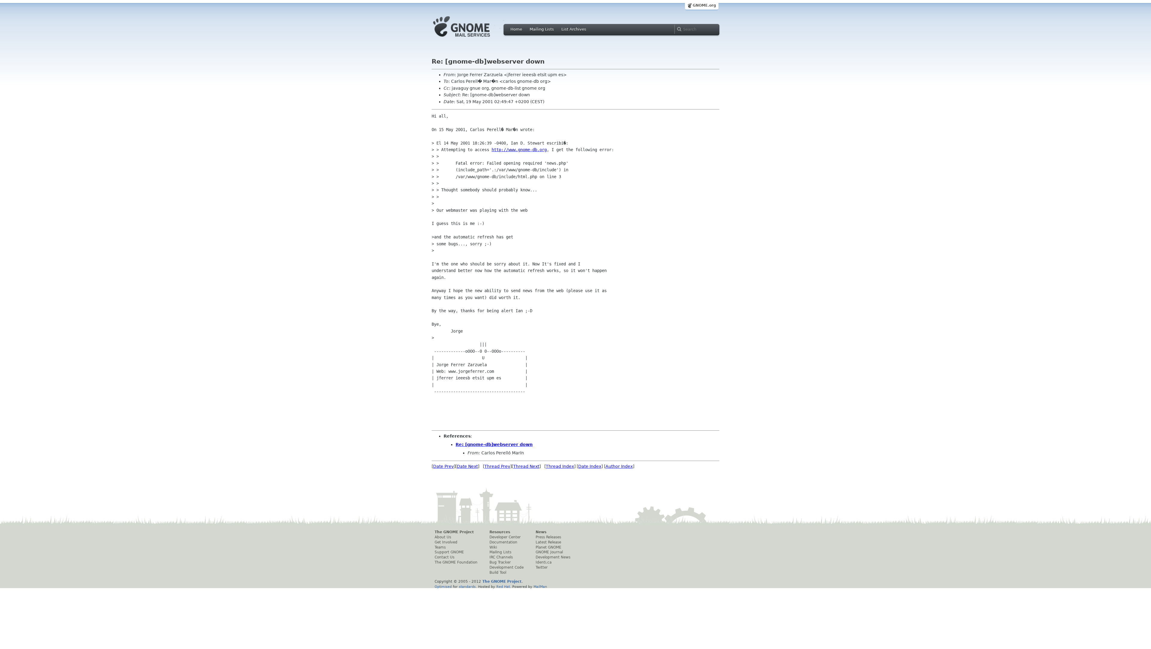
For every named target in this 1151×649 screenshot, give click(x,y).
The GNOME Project (454, 532)
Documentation (503, 542)
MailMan (540, 586)
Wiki (493, 547)
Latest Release (548, 542)
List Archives (573, 29)
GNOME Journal (549, 552)
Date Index (589, 466)
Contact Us (444, 557)
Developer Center (505, 537)
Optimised (443, 586)
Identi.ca (544, 562)
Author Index (619, 466)
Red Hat (503, 586)
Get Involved (446, 542)
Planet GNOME (548, 547)
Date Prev (443, 466)
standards (467, 586)
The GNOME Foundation (456, 562)
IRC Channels (501, 557)
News (541, 532)
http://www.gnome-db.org (519, 149)
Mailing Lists (542, 29)
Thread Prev (497, 466)
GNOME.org (704, 5)
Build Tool (497, 572)
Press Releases (548, 537)
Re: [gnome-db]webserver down (494, 444)
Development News (553, 557)
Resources (499, 532)
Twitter (542, 567)
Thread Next (526, 466)
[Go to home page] (471, 38)
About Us (443, 537)
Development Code (506, 567)
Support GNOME (449, 552)
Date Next (467, 466)
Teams (440, 547)
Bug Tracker (500, 562)
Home (516, 29)
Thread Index (560, 466)
